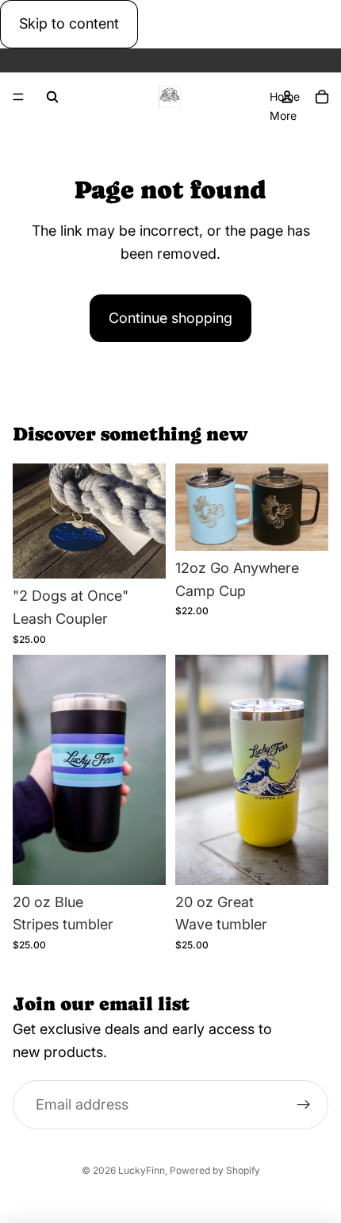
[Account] (287, 96)
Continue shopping (170, 318)
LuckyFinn (141, 1170)
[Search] (52, 96)
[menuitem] (283, 115)
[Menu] (18, 97)
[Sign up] (303, 1105)
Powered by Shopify (215, 1170)
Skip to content (69, 23)
